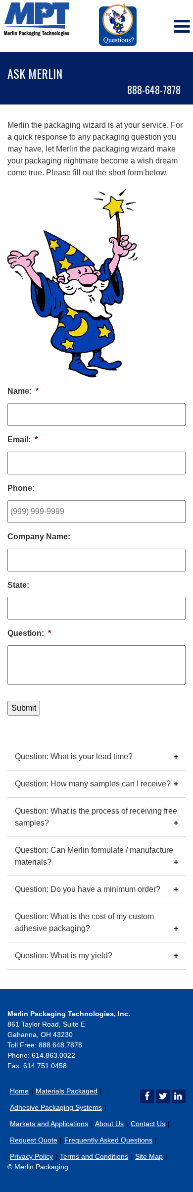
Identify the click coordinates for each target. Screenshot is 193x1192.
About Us (109, 1124)
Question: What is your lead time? (74, 756)
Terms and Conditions (94, 1156)
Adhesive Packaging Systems (56, 1107)
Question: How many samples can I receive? (93, 783)
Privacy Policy (31, 1156)
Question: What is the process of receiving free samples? (96, 817)
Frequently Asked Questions (108, 1140)
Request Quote (33, 1140)
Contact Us (148, 1124)
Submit (23, 708)
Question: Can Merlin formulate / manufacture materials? (94, 856)
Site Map (149, 1156)
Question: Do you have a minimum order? (87, 889)
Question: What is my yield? (63, 955)
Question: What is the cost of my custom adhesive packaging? (84, 922)
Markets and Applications (49, 1124)
